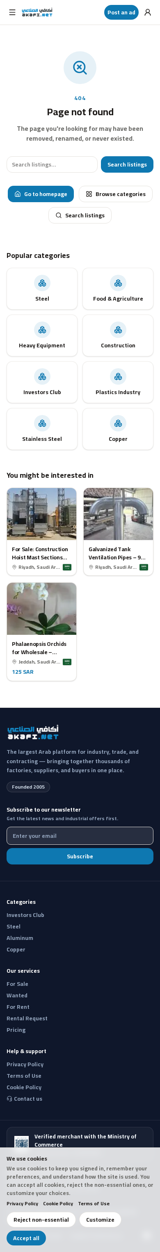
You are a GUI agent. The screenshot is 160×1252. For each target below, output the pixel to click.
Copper (16, 949)
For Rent (18, 1007)
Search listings (127, 164)
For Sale (17, 984)
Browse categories (121, 194)
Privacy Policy (22, 1203)
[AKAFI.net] (37, 12)
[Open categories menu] (12, 12)
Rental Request (27, 1018)
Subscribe (80, 856)
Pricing (16, 1030)
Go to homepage (45, 194)
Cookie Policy (58, 1203)
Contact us (28, 1099)
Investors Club (25, 915)
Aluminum (20, 938)
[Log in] (147, 12)
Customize (100, 1219)
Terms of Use (94, 1203)
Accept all (26, 1238)
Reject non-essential (41, 1219)
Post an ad (121, 12)
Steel (14, 926)
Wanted (17, 995)
